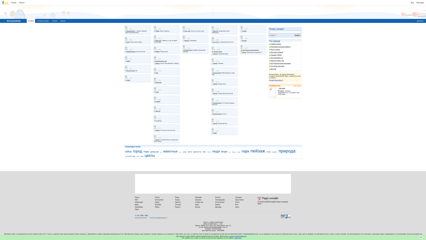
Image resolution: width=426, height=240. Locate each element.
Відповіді (218, 207)
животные (170, 151)
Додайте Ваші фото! (276, 80)
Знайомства (274, 86)
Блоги (237, 202)
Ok (421, 237)
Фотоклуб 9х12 (130, 31)
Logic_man (187, 31)
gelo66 (128, 61)
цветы (150, 155)
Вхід (412, 2)
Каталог (218, 197)
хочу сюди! (297, 85)
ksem (127, 42)
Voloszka (186, 40)
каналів (276, 41)
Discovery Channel (277, 52)
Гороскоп (198, 200)
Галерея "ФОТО (276, 55)
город (137, 151)
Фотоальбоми (219, 202)
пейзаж (257, 151)
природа (287, 151)
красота (197, 152)
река (138, 156)
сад (141, 156)
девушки (154, 152)
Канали (62, 21)
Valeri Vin (157, 111)
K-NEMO (157, 101)
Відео (137, 204)
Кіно (236, 204)
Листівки (178, 204)
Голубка (244, 31)
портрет (274, 152)
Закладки (238, 197)
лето (209, 152)
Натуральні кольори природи (280, 47)
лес (204, 152)
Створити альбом (43, 21)
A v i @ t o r (158, 120)
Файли (157, 207)
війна (128, 151)
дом (161, 152)
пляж (268, 152)
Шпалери (158, 204)
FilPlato (157, 31)
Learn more (237, 238)
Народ (157, 202)
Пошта (137, 197)
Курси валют (239, 200)
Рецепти (177, 207)
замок (180, 152)
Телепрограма (220, 200)
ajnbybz (157, 63)
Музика (197, 207)
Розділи (21, 2)
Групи (237, 207)
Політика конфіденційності (158, 218)
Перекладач (139, 202)
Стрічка (54, 21)
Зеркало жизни (276, 44)
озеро (238, 152)
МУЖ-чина (158, 40)
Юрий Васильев (130, 51)
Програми (198, 197)
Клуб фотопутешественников (281, 63)
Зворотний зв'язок (141, 218)
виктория (282, 88)
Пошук (177, 197)
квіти (190, 152)
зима (184, 152)
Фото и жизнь (275, 49)
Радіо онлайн (270, 198)
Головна (13, 2)
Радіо (137, 209)
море (224, 151)
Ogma (157, 92)
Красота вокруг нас (277, 60)
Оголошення (159, 200)
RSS (136, 200)
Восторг (273, 69)
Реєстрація (420, 2)
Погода (177, 200)
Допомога (420, 21)
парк (245, 151)
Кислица (244, 40)
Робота (157, 197)
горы (146, 151)
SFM (156, 73)
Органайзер (139, 207)
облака (234, 152)
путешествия (130, 156)
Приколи (178, 202)
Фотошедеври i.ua (277, 58)
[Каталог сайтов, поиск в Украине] (286, 215)
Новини (217, 204)
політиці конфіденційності (238, 236)
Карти (197, 204)
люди (216, 151)
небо (230, 152)
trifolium (157, 51)
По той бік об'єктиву (277, 66)
